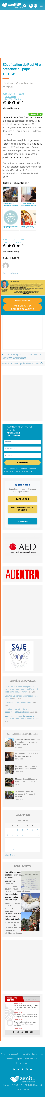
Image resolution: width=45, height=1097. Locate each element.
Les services (37, 1054)
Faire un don (22, 300)
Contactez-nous (23, 1063)
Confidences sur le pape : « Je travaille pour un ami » (26, 755)
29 (17, 849)
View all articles (10, 273)
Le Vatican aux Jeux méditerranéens (19, 703)
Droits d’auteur (30, 1059)
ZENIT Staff (10, 97)
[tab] (13, 999)
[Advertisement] (22, 34)
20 (7, 845)
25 (33, 845)
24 (27, 845)
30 (23, 849)
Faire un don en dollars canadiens (22, 307)
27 (7, 849)
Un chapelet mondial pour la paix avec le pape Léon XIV (26, 767)
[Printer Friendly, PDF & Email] (35, 114)
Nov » (12, 855)
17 (27, 840)
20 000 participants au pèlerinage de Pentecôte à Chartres (25, 794)
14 (13, 840)
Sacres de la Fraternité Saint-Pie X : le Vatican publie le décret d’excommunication (27, 742)
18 (33, 840)
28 (13, 849)
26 (37, 845)
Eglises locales (13, 99)
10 (27, 835)
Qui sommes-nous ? (9, 1054)
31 (27, 849)
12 (37, 835)
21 (13, 845)
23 (23, 845)
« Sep (7, 855)
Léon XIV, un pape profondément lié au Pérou (13, 875)
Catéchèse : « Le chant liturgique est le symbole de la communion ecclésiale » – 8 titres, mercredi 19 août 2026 (21, 689)
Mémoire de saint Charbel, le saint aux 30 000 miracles (26, 780)
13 (7, 840)
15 (17, 840)
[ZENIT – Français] (12, 5)
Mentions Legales (14, 1059)
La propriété (25, 1054)
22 (17, 845)
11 (33, 835)
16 (23, 840)
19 (37, 840)
